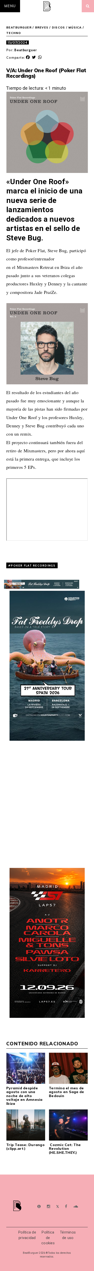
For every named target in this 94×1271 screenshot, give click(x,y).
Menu (10, 6)
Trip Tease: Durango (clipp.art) (25, 1147)
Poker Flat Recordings (33, 565)
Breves (42, 27)
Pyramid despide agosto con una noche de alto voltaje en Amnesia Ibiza (24, 1096)
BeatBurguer (19, 27)
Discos (58, 27)
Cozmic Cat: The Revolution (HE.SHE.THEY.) (65, 1149)
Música (75, 27)
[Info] (39, 1207)
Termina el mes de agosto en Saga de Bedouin (66, 1092)
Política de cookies (48, 1237)
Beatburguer (25, 50)
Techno (13, 33)
